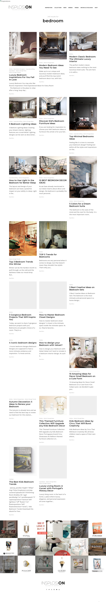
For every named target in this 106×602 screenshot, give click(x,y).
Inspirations (48, 7)
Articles (11, 69)
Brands (70, 7)
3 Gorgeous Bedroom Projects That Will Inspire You (22, 317)
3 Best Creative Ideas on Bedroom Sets (81, 288)
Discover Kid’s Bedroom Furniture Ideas (51, 122)
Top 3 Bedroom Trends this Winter (21, 263)
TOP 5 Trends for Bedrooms (48, 255)
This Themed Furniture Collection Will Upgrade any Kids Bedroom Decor (52, 423)
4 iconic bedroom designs (23, 343)
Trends (77, 7)
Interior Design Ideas (21, 70)
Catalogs (11, 479)
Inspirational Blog (30, 69)
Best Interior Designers (19, 69)
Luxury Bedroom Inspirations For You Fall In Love (21, 77)
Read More (11, 93)
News (64, 7)
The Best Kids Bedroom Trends (21, 483)
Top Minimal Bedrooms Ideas (81, 137)
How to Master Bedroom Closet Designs (52, 316)
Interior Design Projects (15, 72)
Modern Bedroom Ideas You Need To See (51, 66)
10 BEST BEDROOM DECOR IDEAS (53, 181)
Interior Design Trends (14, 259)
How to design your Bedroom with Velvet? (50, 344)
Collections (57, 7)
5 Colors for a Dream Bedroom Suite (80, 205)
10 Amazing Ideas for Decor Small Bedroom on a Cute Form (82, 376)
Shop (96, 7)
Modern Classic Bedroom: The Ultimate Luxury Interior (82, 59)
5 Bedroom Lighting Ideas (22, 124)
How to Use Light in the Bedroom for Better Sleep (22, 181)
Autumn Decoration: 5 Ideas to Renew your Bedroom (20, 404)
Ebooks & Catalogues (87, 7)
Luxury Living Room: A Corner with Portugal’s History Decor (51, 488)
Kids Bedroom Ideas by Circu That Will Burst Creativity (81, 423)
